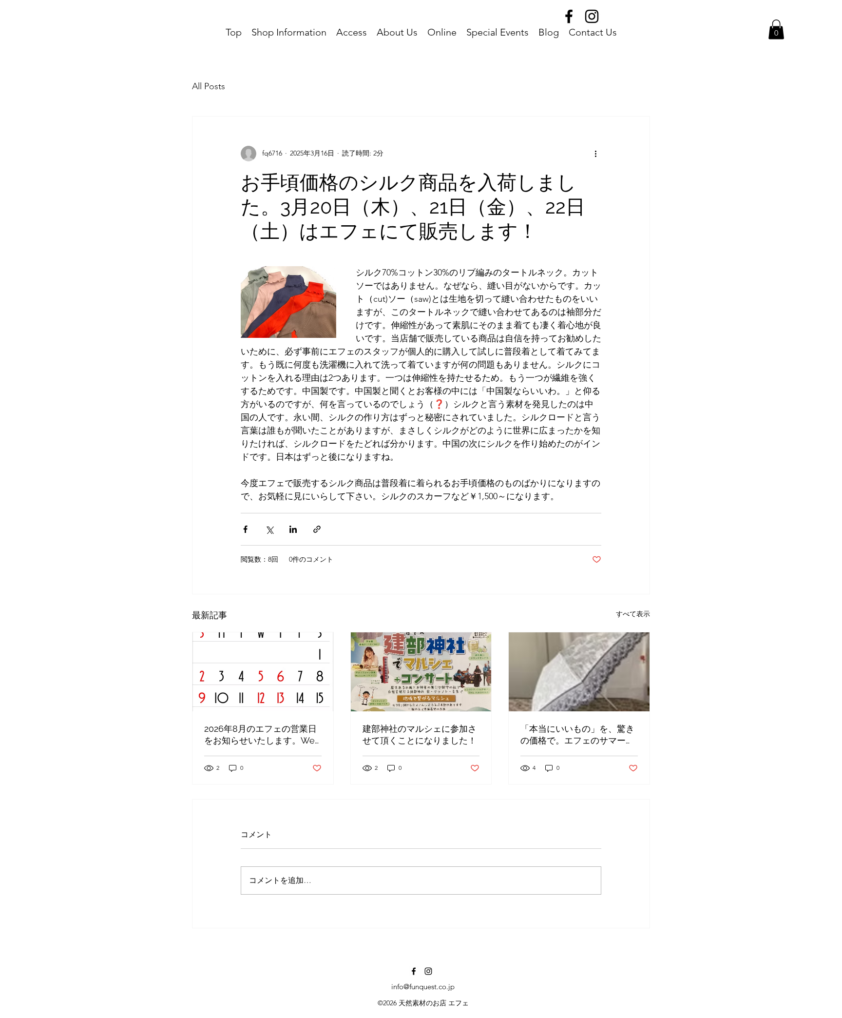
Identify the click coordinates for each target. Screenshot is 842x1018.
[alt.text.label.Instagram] (592, 16)
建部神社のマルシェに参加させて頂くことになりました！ (420, 734)
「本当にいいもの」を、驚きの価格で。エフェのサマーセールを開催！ (577, 735)
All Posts (208, 86)
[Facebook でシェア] (245, 529)
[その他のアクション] (595, 153)
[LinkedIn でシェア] (293, 529)
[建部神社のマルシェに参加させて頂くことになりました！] (421, 671)
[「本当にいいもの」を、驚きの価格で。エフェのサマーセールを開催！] (579, 671)
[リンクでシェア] (317, 529)
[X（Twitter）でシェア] (269, 529)
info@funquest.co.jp (423, 986)
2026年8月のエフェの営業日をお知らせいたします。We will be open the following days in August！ (260, 735)
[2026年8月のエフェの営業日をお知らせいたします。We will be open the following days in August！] (262, 671)
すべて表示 (633, 613)
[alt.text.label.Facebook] (569, 16)
